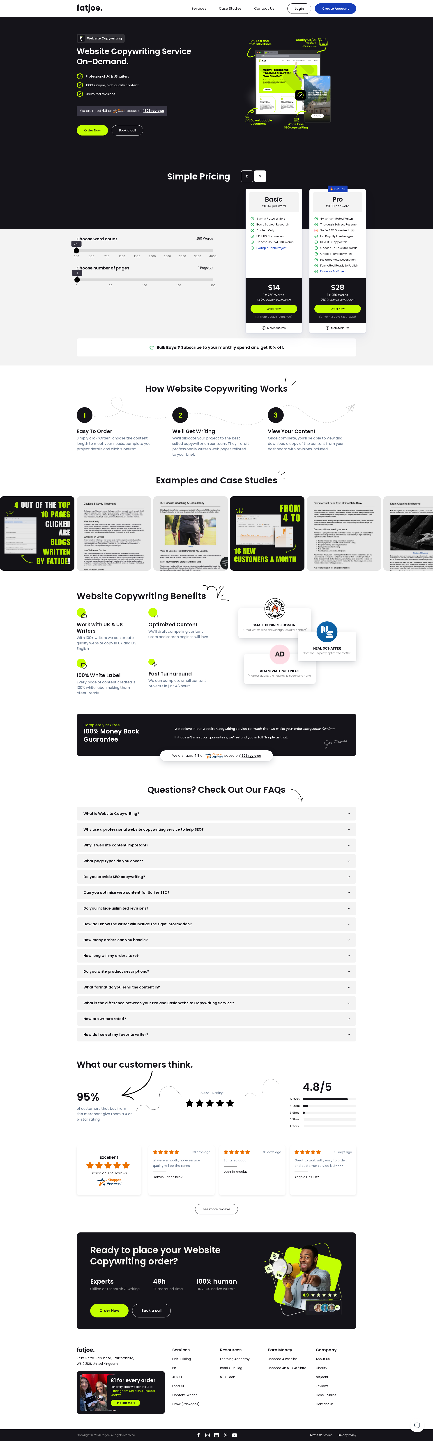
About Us (323, 1359)
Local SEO (179, 1386)
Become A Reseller (282, 1359)
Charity (321, 1368)
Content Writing (185, 1395)
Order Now (274, 309)
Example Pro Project (333, 271)
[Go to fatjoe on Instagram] (207, 1435)
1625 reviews (250, 755)
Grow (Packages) (186, 1404)
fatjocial (322, 1377)
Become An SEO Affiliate (287, 1368)
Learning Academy (235, 1359)
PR (174, 1368)
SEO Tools (227, 1377)
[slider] (76, 250)
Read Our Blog (231, 1368)
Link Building (181, 1359)
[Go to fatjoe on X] (225, 1435)
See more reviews (216, 1209)
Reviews (322, 1386)
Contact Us (264, 8)
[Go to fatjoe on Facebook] (198, 1435)
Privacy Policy (347, 1435)
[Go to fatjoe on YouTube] (234, 1435)
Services (198, 8)
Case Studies (230, 8)
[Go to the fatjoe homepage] (90, 8)
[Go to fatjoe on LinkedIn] (216, 1435)
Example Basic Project (271, 248)
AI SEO (177, 1377)
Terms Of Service (321, 1435)
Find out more (125, 1403)
